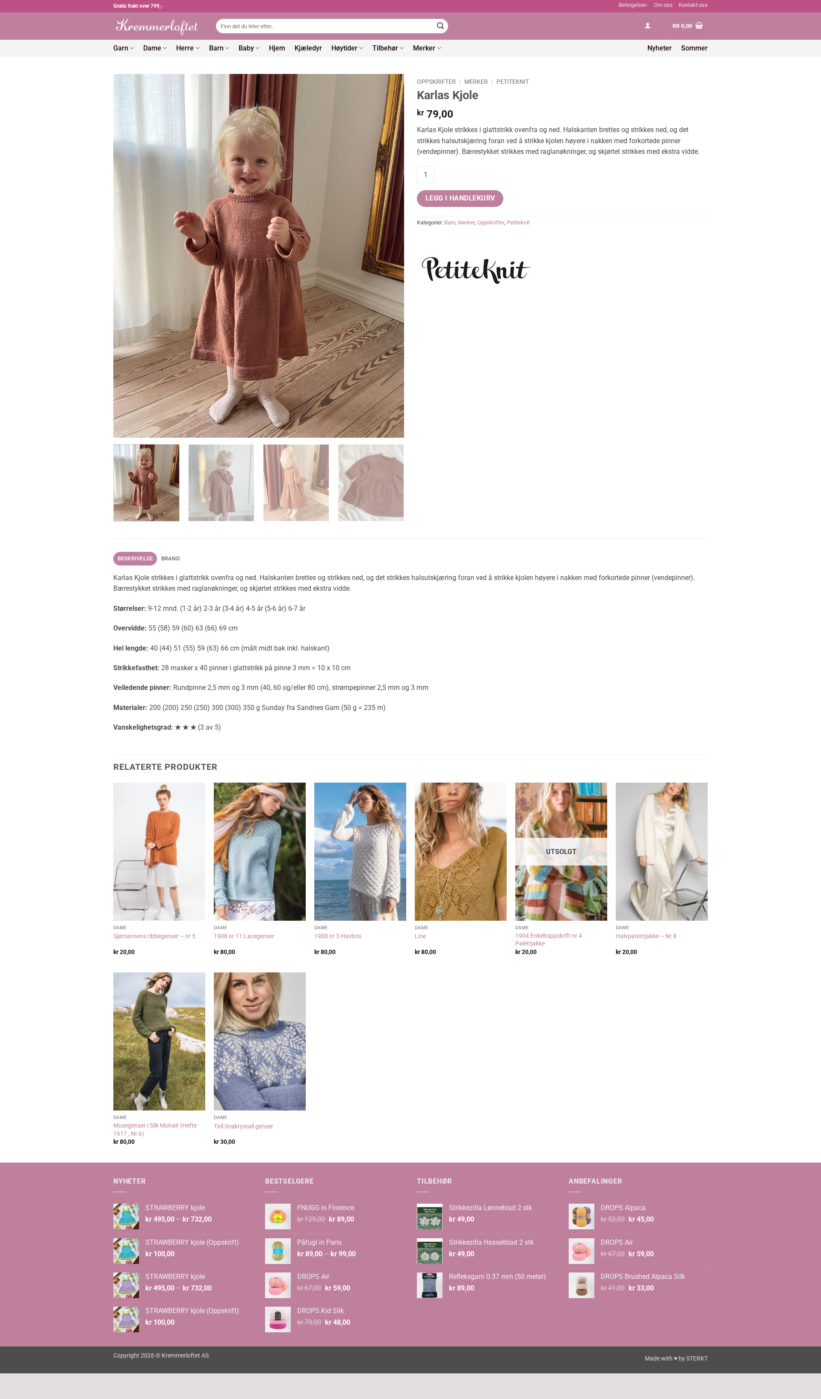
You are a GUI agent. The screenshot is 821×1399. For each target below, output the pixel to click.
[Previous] (130, 255)
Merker (424, 48)
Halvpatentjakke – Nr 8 (646, 936)
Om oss (663, 5)
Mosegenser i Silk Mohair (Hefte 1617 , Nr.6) (155, 1129)
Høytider (344, 48)
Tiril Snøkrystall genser (243, 1126)
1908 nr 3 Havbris (337, 936)
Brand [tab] (170, 558)
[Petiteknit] (477, 270)
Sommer (694, 48)
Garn (120, 48)
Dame (152, 48)
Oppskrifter (436, 81)
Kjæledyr (308, 48)
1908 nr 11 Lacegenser (244, 936)
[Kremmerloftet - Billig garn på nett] (158, 26)
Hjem (277, 48)
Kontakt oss (693, 5)
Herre (185, 48)
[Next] (387, 255)
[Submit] (440, 26)
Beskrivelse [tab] (135, 558)
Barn (216, 48)
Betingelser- (633, 5)
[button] (648, 26)
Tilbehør (385, 48)
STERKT (697, 1358)
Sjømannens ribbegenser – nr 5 (154, 936)
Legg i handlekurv (460, 198)
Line (420, 936)
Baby (246, 48)
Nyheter (659, 48)
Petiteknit (512, 81)
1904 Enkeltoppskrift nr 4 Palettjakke (548, 940)
